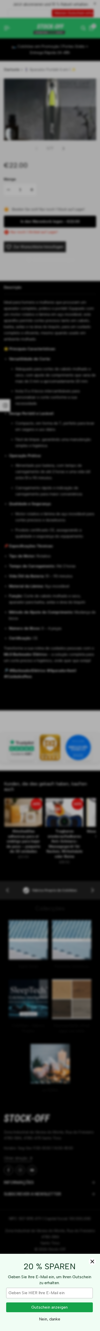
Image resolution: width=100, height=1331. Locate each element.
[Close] (92, 1261)
